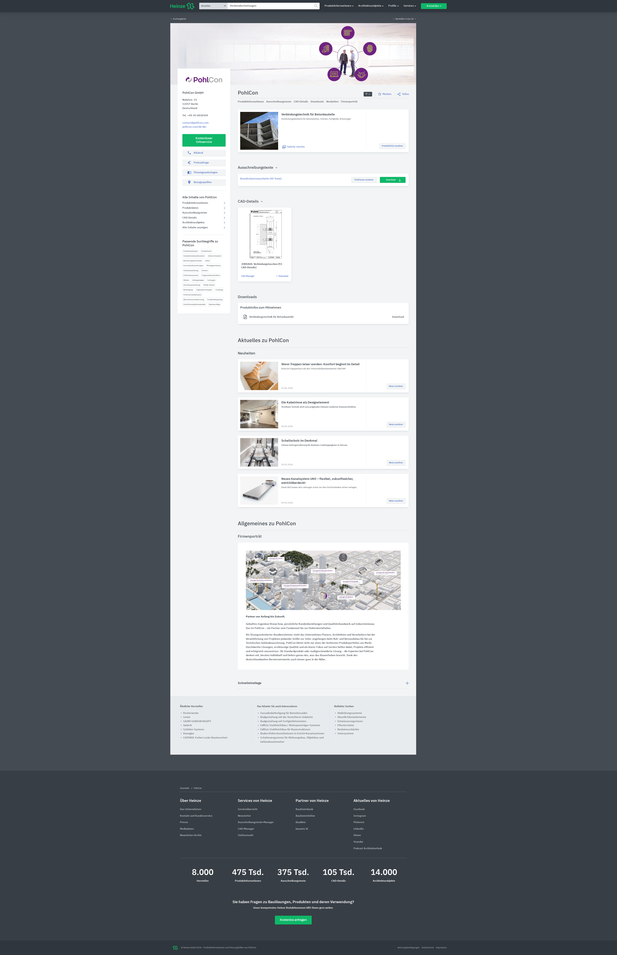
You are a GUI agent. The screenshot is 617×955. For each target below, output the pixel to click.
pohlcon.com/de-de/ (194, 127)
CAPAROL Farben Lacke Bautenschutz (205, 738)
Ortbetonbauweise (190, 275)
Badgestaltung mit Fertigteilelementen (283, 721)
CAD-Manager (248, 276)
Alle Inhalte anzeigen (195, 227)
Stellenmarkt (245, 835)
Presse (184, 822)
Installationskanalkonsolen (194, 256)
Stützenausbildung (190, 270)
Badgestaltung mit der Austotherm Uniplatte (286, 717)
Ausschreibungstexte (194, 213)
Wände (186, 280)
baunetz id (302, 829)
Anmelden (433, 6)
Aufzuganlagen (198, 280)
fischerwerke (191, 713)
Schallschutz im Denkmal (299, 440)
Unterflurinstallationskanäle (194, 304)
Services (409, 6)
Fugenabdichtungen (204, 290)
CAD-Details (189, 218)
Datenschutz (428, 948)
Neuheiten (332, 101)
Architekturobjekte (369, 6)
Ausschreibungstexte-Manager (256, 822)
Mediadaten (187, 829)
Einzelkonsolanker (190, 251)
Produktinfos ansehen (392, 146)
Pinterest (358, 822)
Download (391, 180)
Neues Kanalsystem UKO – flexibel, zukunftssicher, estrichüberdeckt (317, 480)
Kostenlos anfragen (293, 919)
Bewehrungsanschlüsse (192, 261)
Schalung (219, 290)
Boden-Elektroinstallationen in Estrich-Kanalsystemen (292, 733)
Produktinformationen (338, 6)
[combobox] (274, 6)
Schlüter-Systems (193, 729)
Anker (207, 261)
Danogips (188, 733)
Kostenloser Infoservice (204, 140)
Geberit (187, 725)
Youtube (358, 842)
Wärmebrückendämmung (193, 300)
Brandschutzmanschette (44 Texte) (261, 179)
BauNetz (301, 822)
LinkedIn (358, 829)
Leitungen (211, 280)
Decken (205, 270)
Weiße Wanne (209, 285)
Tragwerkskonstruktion (211, 275)
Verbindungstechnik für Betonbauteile (308, 114)
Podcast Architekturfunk (367, 848)
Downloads (317, 101)
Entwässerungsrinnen (350, 721)
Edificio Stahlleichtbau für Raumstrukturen (285, 729)
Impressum (441, 948)
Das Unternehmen (190, 809)
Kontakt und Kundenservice (196, 816)
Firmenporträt (349, 101)
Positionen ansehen (363, 180)
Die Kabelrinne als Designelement (305, 402)
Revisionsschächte (348, 729)
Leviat (186, 717)
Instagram (359, 816)
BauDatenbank (304, 809)
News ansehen (396, 386)
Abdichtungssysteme (349, 713)
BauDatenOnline (305, 816)
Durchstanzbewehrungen (193, 265)
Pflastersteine (345, 725)
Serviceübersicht (247, 809)
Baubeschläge (214, 304)
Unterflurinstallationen (192, 295)
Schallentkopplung (214, 300)
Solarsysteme (345, 733)
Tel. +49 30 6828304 (195, 115)
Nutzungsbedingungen (409, 948)
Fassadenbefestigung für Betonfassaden (283, 713)
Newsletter (244, 816)
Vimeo (357, 835)
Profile (392, 6)
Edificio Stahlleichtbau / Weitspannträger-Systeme (290, 725)
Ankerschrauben (214, 256)
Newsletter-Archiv (190, 835)
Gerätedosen (206, 251)
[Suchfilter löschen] (368, 94)
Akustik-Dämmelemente (351, 717)
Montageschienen (214, 265)
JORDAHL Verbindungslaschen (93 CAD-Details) (261, 266)
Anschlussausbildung (191, 285)
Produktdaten (190, 208)
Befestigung (188, 290)
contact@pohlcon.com (195, 123)
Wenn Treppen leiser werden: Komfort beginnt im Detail (320, 364)
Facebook (359, 809)
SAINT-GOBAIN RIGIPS (197, 721)
